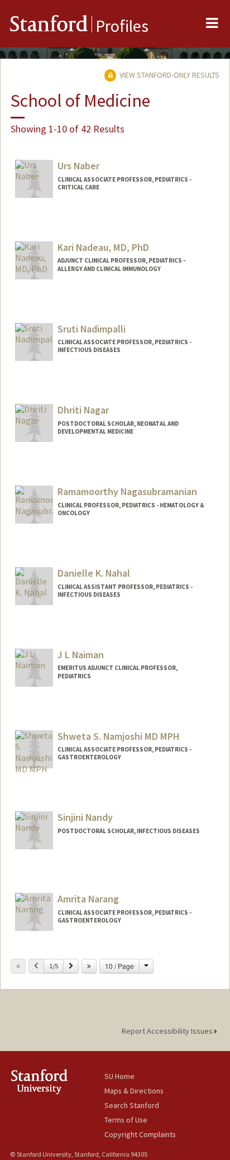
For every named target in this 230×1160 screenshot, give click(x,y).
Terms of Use (125, 1120)
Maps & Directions (134, 1091)
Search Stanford (131, 1105)
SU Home (119, 1076)
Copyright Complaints (140, 1134)
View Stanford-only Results (168, 75)
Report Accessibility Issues (168, 1031)
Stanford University (57, 1081)
